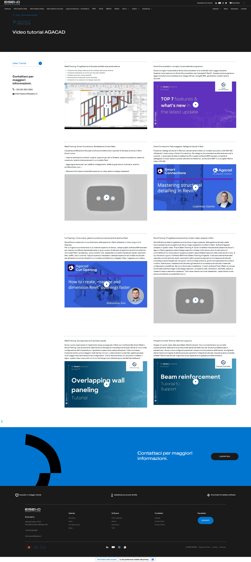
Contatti (157, 518)
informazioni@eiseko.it (26, 93)
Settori (134, 9)
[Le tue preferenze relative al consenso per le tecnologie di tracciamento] (2, 421)
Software (115, 513)
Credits (214, 547)
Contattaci (224, 456)
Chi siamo (72, 518)
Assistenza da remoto (204, 3)
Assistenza (146, 9)
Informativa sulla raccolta (106, 559)
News (71, 528)
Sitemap (223, 547)
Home (17, 15)
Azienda (215, 9)
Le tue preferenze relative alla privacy (134, 559)
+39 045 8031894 (24, 89)
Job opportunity (74, 525)
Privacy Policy (160, 525)
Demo (124, 9)
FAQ (113, 528)
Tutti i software (117, 518)
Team (71, 521)
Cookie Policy (159, 521)
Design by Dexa (204, 547)
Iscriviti (206, 520)
